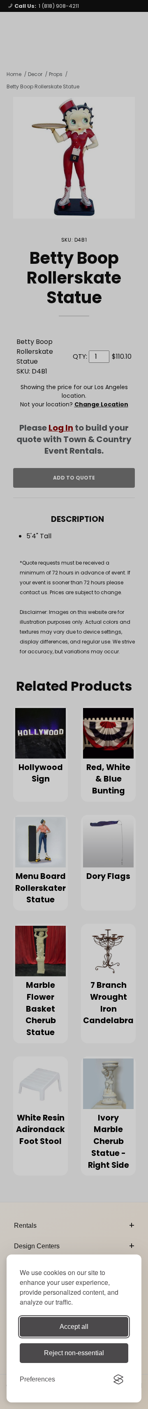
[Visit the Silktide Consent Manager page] (118, 1379)
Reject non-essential (74, 1352)
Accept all (74, 1326)
